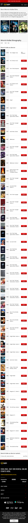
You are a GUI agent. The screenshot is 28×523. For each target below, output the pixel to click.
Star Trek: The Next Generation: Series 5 (14, 281)
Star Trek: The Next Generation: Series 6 (14, 273)
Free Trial (19, 16)
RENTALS (2, 490)
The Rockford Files (14, 446)
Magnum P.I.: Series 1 (14, 430)
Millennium (12, 139)
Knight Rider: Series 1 (14, 383)
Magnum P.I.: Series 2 (14, 391)
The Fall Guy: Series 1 (14, 407)
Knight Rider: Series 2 (14, 352)
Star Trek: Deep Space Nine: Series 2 (14, 265)
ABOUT (2, 494)
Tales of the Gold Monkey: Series (14, 368)
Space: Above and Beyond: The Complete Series (14, 171)
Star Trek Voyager (14, 194)
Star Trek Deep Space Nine (13, 249)
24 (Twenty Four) (13, 33)
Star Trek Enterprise (22, 33)
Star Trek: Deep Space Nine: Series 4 (14, 218)
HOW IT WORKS (4, 486)
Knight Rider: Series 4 (15, 336)
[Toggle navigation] (2, 4)
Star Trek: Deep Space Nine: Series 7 (14, 116)
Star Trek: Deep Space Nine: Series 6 (14, 155)
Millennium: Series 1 (14, 163)
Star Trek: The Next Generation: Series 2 (14, 305)
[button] (22, 5)
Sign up (23, 60)
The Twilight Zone (4, 33)
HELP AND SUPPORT (5, 498)
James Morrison (10, 456)
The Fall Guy (12, 399)
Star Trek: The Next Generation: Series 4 (14, 289)
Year (6, 43)
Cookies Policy (21, 518)
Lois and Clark (13, 241)
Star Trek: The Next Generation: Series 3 (14, 297)
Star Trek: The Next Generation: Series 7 (14, 226)
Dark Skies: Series (14, 131)
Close (14, 521)
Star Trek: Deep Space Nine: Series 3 (14, 234)
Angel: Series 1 (13, 108)
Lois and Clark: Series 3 (13, 186)
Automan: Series (13, 360)
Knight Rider (12, 375)
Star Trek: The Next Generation (14, 328)
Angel (11, 100)
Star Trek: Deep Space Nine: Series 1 (14, 257)
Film (8, 43)
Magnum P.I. (12, 415)
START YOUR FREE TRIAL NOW (14, 1)
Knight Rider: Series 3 (14, 344)
